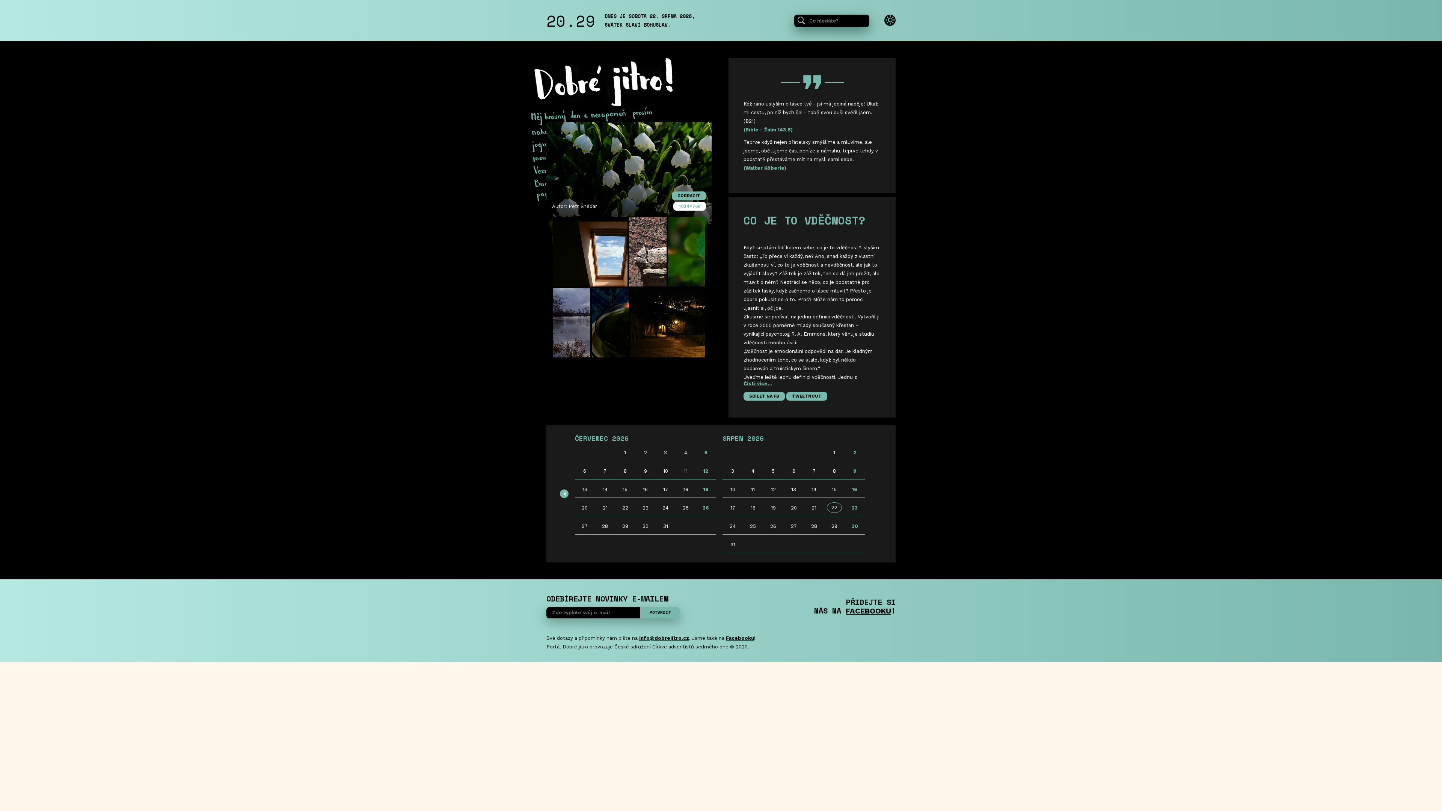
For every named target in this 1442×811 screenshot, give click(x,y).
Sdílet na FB (764, 396)
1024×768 (689, 206)
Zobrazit (688, 195)
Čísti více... (758, 383)
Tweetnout (807, 396)
